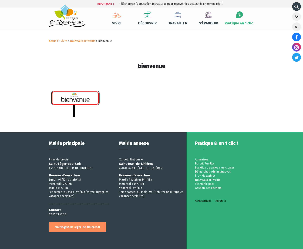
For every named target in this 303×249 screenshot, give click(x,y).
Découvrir (147, 23)
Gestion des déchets (208, 188)
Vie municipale (204, 184)
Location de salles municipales (214, 167)
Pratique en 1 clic (239, 23)
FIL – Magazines (205, 175)
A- (296, 27)
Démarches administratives (213, 171)
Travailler (177, 23)
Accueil (53, 41)
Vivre (117, 23)
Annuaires (201, 159)
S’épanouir (208, 23)
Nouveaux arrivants (82, 41)
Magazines (221, 201)
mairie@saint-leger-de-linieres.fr (77, 227)
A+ (296, 17)
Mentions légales (203, 201)
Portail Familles (205, 163)
